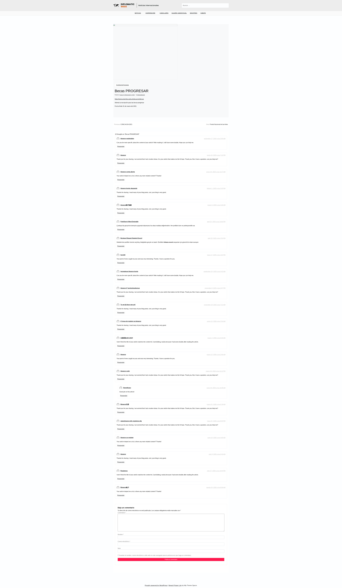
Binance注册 (125, 404)
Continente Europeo (122, 85)
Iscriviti (123, 255)
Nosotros (193, 13)
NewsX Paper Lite (175, 585)
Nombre (121, 534)
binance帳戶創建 (126, 205)
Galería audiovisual (179, 13)
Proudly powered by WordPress (156, 585)
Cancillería (164, 13)
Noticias (138, 13)
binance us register (127, 437)
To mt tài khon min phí (128, 304)
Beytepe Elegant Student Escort (131, 238)
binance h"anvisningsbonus (130, 288)
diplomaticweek (141, 94)
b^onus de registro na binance (131, 321)
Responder (120, 146)
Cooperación (150, 13)
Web (119, 548)
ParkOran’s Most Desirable (129, 221)
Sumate (203, 13)
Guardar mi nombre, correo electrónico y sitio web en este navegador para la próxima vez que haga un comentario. (155, 555)
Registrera (124, 471)
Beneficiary (127, 388)
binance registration (127, 138)
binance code (125, 371)
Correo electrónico (124, 541)
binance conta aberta (128, 172)
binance (123, 155)
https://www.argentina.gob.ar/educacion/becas (129, 99)
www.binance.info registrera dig (131, 421)
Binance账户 (125, 487)
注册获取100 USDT (127, 338)
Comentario (122, 512)
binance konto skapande (129, 188)
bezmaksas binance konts (129, 271)
